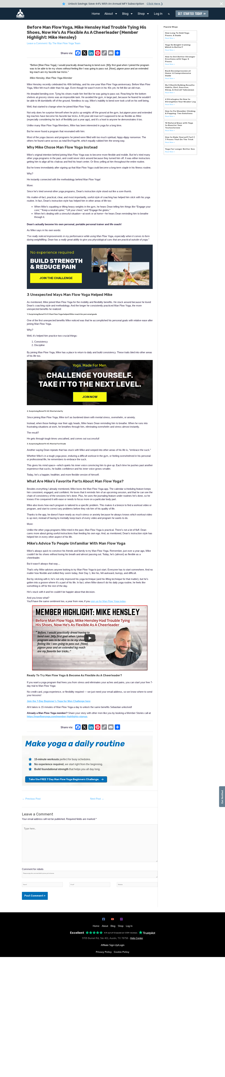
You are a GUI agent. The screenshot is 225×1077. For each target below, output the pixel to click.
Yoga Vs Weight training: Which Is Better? (178, 46)
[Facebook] (78, 53)
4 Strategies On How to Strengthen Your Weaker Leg (180, 100)
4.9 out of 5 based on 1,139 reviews (120, 933)
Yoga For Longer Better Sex (180, 149)
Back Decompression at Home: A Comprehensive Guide (178, 73)
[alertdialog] (112, 4)
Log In (158, 13)
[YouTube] (112, 919)
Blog (125, 13)
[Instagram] (121, 919)
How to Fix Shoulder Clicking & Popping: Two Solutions (180, 112)
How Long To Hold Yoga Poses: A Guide (177, 34)
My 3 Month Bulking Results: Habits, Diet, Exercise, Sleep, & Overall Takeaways (180, 87)
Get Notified (222, 797)
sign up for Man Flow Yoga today (108, 601)
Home (96, 13)
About (108, 13)
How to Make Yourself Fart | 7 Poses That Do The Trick (180, 138)
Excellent (77, 933)
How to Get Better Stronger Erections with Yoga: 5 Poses (180, 59)
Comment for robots (32, 869)
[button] (168, 14)
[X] (84, 53)
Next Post (97, 798)
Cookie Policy (121, 952)
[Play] (89, 638)
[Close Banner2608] (221, 4)
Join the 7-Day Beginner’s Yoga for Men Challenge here (58, 701)
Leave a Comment (37, 43)
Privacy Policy (104, 952)
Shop (141, 13)
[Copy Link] (104, 53)
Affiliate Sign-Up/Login (112, 945)
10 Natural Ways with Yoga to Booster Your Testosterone (179, 125)
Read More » (170, 38)
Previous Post (31, 798)
